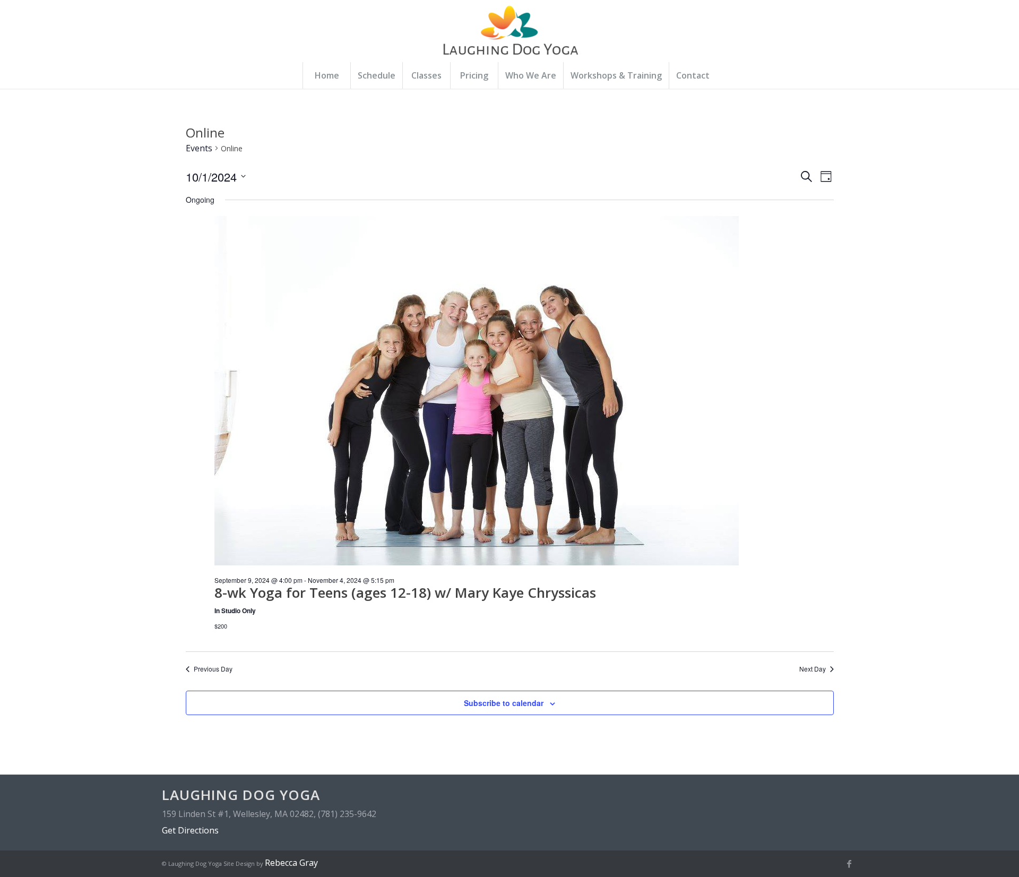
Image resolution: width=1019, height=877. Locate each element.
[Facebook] (849, 864)
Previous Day (213, 669)
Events (199, 148)
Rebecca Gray (291, 863)
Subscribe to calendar (503, 703)
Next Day (812, 669)
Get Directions (190, 830)
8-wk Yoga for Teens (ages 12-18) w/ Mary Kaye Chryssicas (405, 592)
